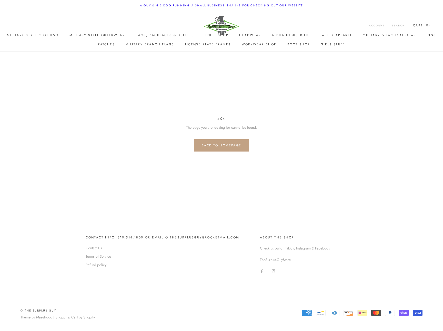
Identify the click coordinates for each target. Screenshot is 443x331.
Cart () (421, 25)
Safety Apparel (336, 35)
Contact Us (94, 247)
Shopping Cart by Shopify (75, 317)
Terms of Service (98, 256)
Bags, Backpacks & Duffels (165, 35)
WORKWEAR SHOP (259, 44)
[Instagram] (273, 271)
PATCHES (106, 44)
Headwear (250, 35)
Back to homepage (221, 145)
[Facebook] (262, 271)
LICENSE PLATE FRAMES (208, 44)
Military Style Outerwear (97, 35)
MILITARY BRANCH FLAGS (150, 44)
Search (398, 25)
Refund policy (96, 264)
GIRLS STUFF (333, 44)
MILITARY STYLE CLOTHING (32, 35)
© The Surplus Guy (38, 310)
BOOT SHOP (298, 44)
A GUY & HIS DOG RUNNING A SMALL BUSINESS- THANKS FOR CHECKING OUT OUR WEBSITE (221, 5)
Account (377, 25)
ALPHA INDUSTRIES (290, 35)
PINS (431, 35)
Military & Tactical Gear (389, 35)
